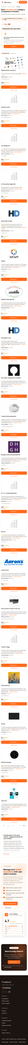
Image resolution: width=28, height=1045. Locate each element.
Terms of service (14, 1042)
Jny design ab (5, 145)
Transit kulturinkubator (8, 416)
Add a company (6, 1003)
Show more (6, 854)
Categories (3, 6)
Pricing (3, 1023)
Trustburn (6, 982)
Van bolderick (5, 685)
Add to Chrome (7, 967)
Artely (3, 724)
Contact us (4, 1013)
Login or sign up (6, 1032)
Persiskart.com (6, 338)
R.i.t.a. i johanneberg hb (9, 493)
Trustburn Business (6, 1020)
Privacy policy (5, 1042)
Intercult (4, 801)
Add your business (6, 1025)
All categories (5, 998)
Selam (3, 261)
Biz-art (3, 531)
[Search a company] (17, 2)
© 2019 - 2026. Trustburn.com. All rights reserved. (14, 1039)
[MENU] (2, 2)
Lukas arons (5, 570)
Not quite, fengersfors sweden (11, 378)
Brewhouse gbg (6, 762)
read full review (16, 113)
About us (4, 1010)
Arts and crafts (11, 6)
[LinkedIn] (9, 992)
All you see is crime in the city (10, 608)
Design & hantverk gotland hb (10, 455)
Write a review (14, 90)
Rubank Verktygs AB (7, 299)
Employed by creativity (8, 70)
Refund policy (22, 1042)
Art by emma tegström (8, 184)
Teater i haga (5, 647)
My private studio (6, 221)
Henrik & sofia (5, 107)
